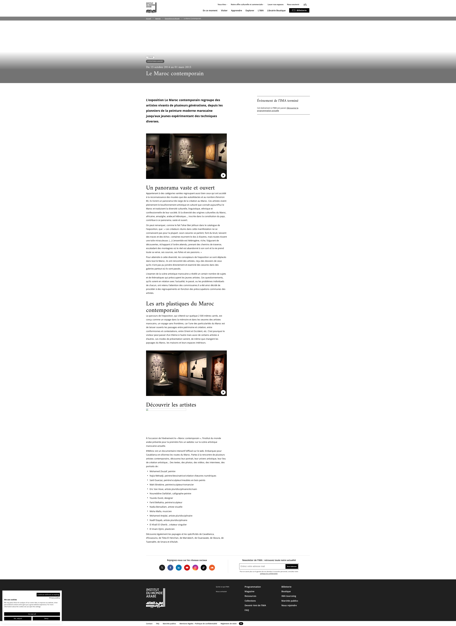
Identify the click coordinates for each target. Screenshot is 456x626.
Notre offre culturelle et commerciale (247, 4)
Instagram (195, 568)
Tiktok (204, 568)
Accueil (148, 18)
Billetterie (302, 10)
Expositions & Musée (172, 18)
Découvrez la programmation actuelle (277, 109)
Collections (250, 600)
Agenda (158, 18)
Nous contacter (221, 591)
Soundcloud (212, 568)
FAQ (247, 610)
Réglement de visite (229, 623)
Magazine (249, 591)
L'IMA (261, 10)
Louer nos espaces (275, 4)
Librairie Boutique (276, 10)
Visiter (224, 10)
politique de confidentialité (269, 573)
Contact (149, 623)
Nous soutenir (293, 4)
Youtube (187, 568)
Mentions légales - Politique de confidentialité (198, 623)
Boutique (286, 591)
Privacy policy (54, 598)
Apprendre (236, 10)
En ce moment (210, 10)
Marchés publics (289, 600)
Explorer (250, 10)
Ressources (250, 596)
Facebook (170, 568)
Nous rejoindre (289, 605)
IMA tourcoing (288, 596)
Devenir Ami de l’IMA (255, 605)
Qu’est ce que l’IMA (222, 587)
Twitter (162, 568)
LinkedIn (179, 568)
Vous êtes (222, 4)
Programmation (253, 586)
